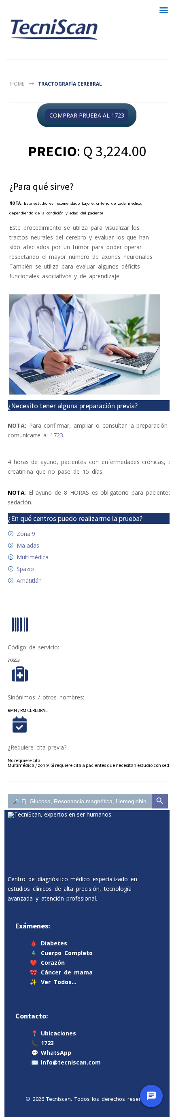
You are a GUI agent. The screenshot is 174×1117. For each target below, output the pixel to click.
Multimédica (33, 557)
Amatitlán (29, 580)
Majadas (28, 545)
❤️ (47, 962)
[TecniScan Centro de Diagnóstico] (54, 29)
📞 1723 (42, 1043)
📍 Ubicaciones (53, 1033)
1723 (56, 435)
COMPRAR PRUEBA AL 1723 (86, 115)
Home (17, 83)
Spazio (25, 569)
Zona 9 (26, 534)
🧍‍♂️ (61, 953)
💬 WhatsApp (51, 1052)
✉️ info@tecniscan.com (66, 1062)
